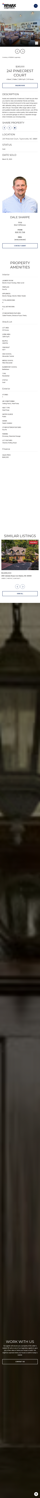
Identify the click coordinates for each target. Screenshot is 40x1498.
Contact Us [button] (20, 1361)
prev (17, 51)
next (22, 51)
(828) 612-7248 (20, 232)
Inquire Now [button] (20, 85)
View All (20, 593)
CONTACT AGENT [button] (20, 246)
